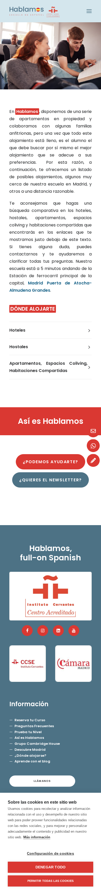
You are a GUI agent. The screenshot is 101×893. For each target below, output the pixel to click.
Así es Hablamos (29, 737)
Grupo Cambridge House (37, 743)
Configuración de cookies (50, 853)
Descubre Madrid (30, 749)
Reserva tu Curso (30, 720)
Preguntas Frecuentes (34, 726)
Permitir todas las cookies (50, 880)
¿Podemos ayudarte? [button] (50, 462)
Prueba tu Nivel (28, 732)
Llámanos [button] (42, 781)
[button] (89, 11)
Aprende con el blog (32, 761)
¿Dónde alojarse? (30, 755)
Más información (36, 837)
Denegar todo (50, 867)
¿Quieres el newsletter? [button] (50, 480)
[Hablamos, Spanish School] (34, 11)
